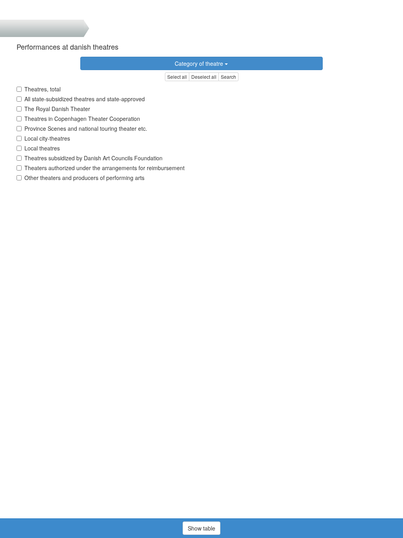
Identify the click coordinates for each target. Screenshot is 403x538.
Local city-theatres (47, 138)
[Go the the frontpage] (19, 10)
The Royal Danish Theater (57, 109)
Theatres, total (42, 89)
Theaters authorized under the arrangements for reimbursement (104, 168)
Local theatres (42, 148)
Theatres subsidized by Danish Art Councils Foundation (93, 158)
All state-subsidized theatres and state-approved (84, 99)
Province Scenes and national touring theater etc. (85, 128)
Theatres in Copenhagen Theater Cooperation (82, 118)
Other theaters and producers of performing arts (84, 178)
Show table (201, 528)
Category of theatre (200, 63)
